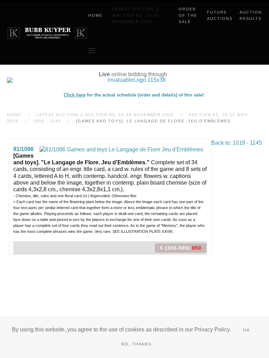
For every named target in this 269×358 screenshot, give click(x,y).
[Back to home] (47, 33)
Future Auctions (220, 15)
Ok (246, 330)
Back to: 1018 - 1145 (236, 143)
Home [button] (95, 15)
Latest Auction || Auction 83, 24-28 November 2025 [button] (135, 15)
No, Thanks (136, 344)
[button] (91, 51)
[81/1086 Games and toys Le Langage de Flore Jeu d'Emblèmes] (121, 149)
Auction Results (251, 15)
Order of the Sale (188, 15)
